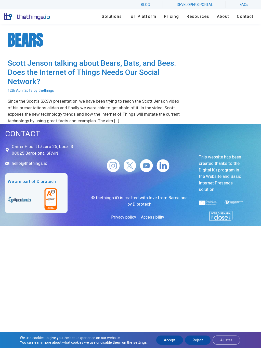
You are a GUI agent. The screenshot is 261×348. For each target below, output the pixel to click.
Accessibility (152, 217)
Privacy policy (123, 217)
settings (140, 342)
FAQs (244, 5)
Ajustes (226, 340)
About (223, 16)
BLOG (145, 5)
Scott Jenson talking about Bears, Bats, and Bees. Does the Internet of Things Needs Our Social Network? (92, 72)
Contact (245, 16)
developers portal (195, 5)
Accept (169, 340)
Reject (198, 340)
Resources (198, 16)
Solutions (112, 16)
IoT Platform (142, 16)
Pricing (171, 16)
